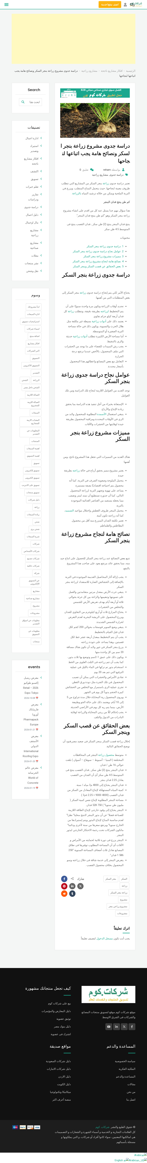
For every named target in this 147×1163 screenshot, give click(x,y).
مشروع (123, 899)
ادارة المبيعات (33, 314)
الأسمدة (101, 414)
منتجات (36, 641)
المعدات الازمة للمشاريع (33, 422)
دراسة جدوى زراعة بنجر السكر (105, 246)
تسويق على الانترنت (30, 485)
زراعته (76, 470)
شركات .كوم (103, 1127)
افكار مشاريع (33, 343)
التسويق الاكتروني (31, 365)
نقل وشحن (32, 271)
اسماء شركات (33, 329)
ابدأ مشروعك (33, 307)
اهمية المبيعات (33, 448)
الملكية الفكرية (127, 1069)
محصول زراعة (106, 755)
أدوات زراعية (99, 321)
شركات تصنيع (33, 558)
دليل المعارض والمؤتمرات (56, 1011)
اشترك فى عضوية (61, 1034)
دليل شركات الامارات (59, 1069)
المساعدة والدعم (125, 1076)
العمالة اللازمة (33, 395)
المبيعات (35, 412)
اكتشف (34, 171)
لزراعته (105, 311)
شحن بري (35, 529)
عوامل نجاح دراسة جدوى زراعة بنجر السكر (98, 251)
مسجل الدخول (104, 938)
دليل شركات (33, 500)
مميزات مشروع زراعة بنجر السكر (103, 256)
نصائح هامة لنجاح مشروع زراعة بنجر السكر (98, 261)
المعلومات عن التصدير (33, 432)
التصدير (36, 373)
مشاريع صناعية (32, 598)
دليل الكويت (64, 1084)
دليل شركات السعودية (58, 1061)
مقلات (34, 255)
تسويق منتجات (32, 492)
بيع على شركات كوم (59, 1003)
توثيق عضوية (63, 1018)
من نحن (131, 1092)
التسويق (35, 358)
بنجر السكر (110, 878)
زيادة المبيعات (33, 514)
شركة (36, 573)
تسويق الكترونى (32, 478)
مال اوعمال (31, 222)
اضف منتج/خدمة (109, 4)
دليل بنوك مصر (62, 1026)
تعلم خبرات (32, 186)
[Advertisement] (73, 39)
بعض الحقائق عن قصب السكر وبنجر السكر (98, 266)
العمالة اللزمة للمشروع (33, 404)
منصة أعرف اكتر (61, 1099)
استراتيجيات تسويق (30, 321)
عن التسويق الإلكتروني (34, 582)
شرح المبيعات (33, 536)
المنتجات (35, 441)
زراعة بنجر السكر (118, 892)
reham (107, 169)
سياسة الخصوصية (125, 1061)
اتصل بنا (130, 1099)
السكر (124, 878)
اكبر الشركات (33, 351)
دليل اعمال (32, 214)
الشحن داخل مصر (31, 387)
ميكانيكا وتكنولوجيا (60, 1092)
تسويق (34, 179)
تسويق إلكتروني (32, 470)
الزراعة (36, 380)
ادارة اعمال (31, 138)
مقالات (131, 1084)
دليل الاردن (64, 1076)
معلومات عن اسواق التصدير (30, 622)
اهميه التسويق (33, 456)
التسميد (69, 510)
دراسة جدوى (116, 174)
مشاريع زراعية (100, 174)
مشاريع (36, 591)
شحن (37, 522)
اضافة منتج (34, 336)
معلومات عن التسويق (33, 632)
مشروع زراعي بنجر (118, 906)
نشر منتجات (31, 263)
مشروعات (122, 913)
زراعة (106, 183)
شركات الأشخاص (31, 551)
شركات (36, 544)
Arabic (138, 1155)
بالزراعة (76, 193)
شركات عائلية (33, 566)
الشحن (25, 380)
